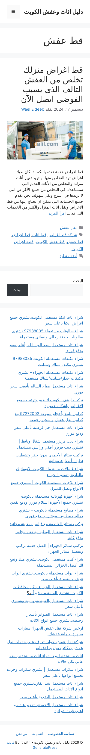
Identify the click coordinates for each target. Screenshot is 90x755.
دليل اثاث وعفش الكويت (53, 11)
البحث (78, 280)
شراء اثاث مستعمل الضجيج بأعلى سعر (51, 697)
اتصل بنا (37, 733)
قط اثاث (39, 234)
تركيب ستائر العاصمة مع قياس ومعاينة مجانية (46, 523)
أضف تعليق (67, 255)
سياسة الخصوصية (61, 733)
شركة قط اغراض (62, 234)
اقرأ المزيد (57, 213)
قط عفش (75, 241)
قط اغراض (21, 234)
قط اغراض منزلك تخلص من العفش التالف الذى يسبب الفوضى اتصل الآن (52, 84)
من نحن (21, 733)
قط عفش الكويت (50, 241)
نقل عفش (68, 227)
